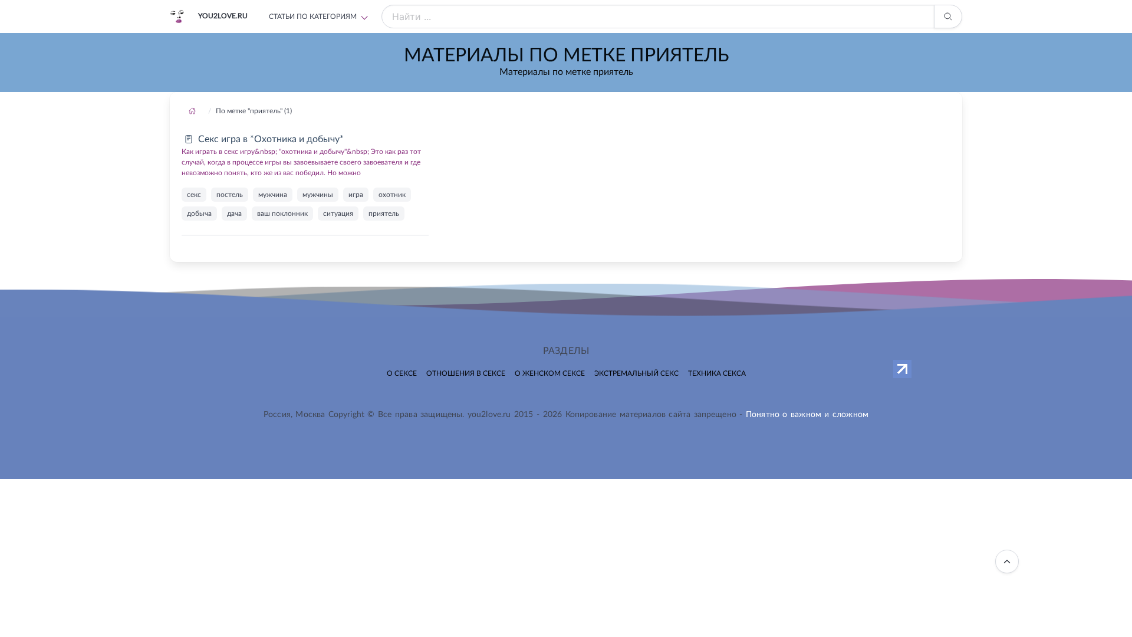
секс (194, 194)
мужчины (317, 194)
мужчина (272, 194)
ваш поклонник (282, 213)
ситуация (338, 213)
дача (234, 213)
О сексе (402, 373)
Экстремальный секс (636, 373)
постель (229, 194)
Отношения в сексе (465, 373)
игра (355, 194)
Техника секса (717, 373)
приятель (383, 213)
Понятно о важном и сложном (807, 415)
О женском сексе (550, 373)
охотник (392, 194)
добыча (199, 213)
